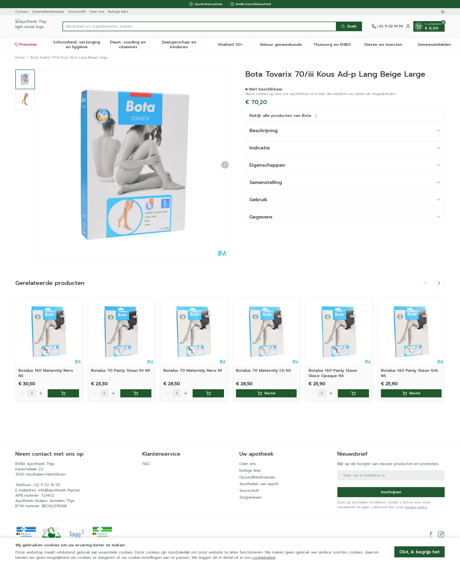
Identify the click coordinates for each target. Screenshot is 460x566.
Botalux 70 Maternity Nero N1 (192, 370)
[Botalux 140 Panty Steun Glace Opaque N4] (339, 332)
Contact (22, 11)
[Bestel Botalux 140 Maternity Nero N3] (63, 393)
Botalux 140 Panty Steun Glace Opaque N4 (333, 373)
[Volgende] (225, 165)
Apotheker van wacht (259, 484)
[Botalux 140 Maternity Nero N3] (49, 332)
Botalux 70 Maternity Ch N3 (263, 370)
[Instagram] (441, 534)
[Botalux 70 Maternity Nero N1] (194, 332)
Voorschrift (77, 11)
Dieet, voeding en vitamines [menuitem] (131, 44)
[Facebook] (431, 534)
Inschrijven (391, 492)
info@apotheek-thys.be (59, 490)
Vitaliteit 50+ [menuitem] (236, 46)
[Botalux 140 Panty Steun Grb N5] (411, 332)
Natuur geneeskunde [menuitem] (283, 46)
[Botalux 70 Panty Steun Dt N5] (121, 332)
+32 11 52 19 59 (46, 485)
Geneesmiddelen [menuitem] (439, 46)
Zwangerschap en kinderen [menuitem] (182, 44)
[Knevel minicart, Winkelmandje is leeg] (418, 26)
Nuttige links (118, 11)
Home (20, 57)
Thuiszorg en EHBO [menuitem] (335, 46)
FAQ (146, 463)
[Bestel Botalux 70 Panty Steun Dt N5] (136, 393)
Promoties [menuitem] (28, 44)
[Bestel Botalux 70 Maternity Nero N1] (208, 393)
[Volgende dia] (439, 283)
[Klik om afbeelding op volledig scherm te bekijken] (135, 165)
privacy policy (416, 507)
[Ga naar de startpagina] (34, 26)
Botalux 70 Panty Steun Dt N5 (120, 370)
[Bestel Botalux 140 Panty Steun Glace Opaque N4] (353, 393)
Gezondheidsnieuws (48, 11)
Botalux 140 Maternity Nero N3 (45, 373)
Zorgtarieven (250, 497)
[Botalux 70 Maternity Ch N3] (266, 332)
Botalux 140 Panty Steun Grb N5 (409, 373)
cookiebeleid (263, 557)
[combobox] (199, 26)
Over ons (97, 11)
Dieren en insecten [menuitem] (386, 46)
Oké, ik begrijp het (419, 551)
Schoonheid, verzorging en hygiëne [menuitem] (77, 44)
